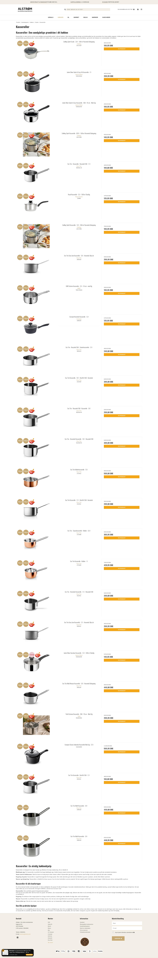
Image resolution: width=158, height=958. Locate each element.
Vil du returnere (84, 930)
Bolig (85, 17)
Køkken (60, 17)
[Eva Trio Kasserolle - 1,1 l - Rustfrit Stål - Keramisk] (36, 511)
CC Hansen (51, 932)
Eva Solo (50, 940)
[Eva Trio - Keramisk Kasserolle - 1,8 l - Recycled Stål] (36, 450)
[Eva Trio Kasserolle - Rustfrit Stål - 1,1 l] (36, 786)
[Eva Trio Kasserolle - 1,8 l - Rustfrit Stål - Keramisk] (36, 389)
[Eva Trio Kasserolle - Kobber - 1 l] (36, 572)
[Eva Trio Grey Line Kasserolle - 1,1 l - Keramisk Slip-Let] (36, 633)
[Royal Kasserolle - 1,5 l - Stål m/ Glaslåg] (36, 205)
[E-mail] (127, 928)
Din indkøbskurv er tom (125, 9)
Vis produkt (121, 49)
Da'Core (50, 936)
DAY (49, 922)
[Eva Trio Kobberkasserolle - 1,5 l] (36, 480)
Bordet (76, 17)
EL (68, 17)
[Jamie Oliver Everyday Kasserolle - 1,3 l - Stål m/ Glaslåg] (36, 664)
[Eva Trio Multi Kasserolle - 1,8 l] (36, 817)
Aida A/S (50, 924)
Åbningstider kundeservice (86, 924)
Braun (49, 928)
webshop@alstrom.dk (25, 934)
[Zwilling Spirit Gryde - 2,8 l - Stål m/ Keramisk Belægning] (36, 52)
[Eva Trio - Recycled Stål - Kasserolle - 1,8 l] (36, 419)
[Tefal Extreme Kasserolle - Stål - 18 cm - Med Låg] (36, 725)
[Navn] (127, 923)
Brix (49, 930)
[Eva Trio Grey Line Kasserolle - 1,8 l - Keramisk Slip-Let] (36, 266)
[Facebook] (18, 937)
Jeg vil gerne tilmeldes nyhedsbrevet (128, 932)
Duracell (50, 938)
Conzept (50, 934)
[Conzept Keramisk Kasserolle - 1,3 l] (36, 327)
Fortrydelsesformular (85, 932)
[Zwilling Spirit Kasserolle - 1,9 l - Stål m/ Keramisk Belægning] (36, 236)
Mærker (95, 17)
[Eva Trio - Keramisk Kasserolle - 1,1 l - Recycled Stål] (36, 603)
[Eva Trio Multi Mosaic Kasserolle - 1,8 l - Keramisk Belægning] (36, 694)
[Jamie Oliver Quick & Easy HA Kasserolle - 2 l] (36, 83)
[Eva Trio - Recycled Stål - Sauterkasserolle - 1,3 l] (36, 358)
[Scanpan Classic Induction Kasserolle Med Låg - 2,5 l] (36, 755)
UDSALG (50, 17)
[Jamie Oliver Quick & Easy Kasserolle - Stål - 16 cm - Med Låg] (36, 114)
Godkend (117, 938)
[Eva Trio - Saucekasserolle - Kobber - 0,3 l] (36, 541)
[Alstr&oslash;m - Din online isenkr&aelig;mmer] (25, 9)
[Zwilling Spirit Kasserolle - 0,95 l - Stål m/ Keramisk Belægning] (36, 144)
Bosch (49, 926)
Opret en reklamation (85, 928)
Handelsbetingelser (85, 926)
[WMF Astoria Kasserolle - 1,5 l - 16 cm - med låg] (36, 297)
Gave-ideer (106, 17)
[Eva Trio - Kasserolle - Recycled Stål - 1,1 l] (36, 175)
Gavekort (82, 922)
